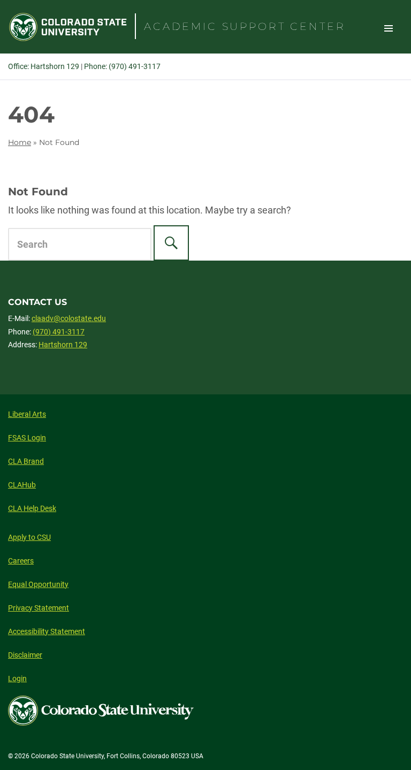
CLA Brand (26, 461)
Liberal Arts (27, 414)
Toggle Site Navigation (388, 27)
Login (17, 678)
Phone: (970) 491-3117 (122, 66)
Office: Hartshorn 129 (43, 66)
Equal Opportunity (38, 584)
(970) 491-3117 (59, 331)
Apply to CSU (29, 537)
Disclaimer (25, 655)
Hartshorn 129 (63, 344)
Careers (21, 560)
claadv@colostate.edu (69, 318)
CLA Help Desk (32, 508)
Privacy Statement (38, 608)
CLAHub (22, 485)
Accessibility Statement (46, 631)
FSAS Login (27, 437)
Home (19, 142)
